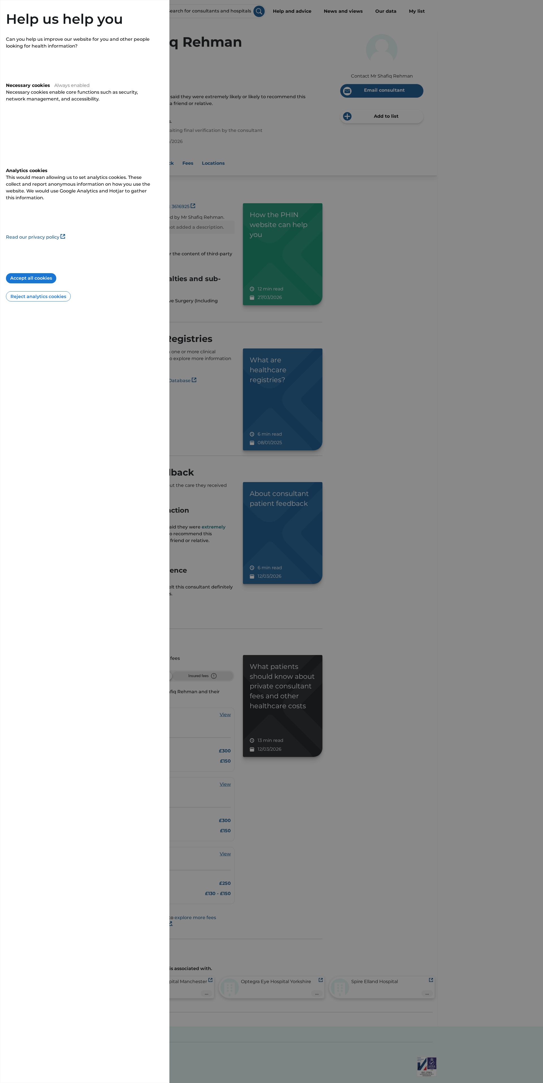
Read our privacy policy (32, 237)
